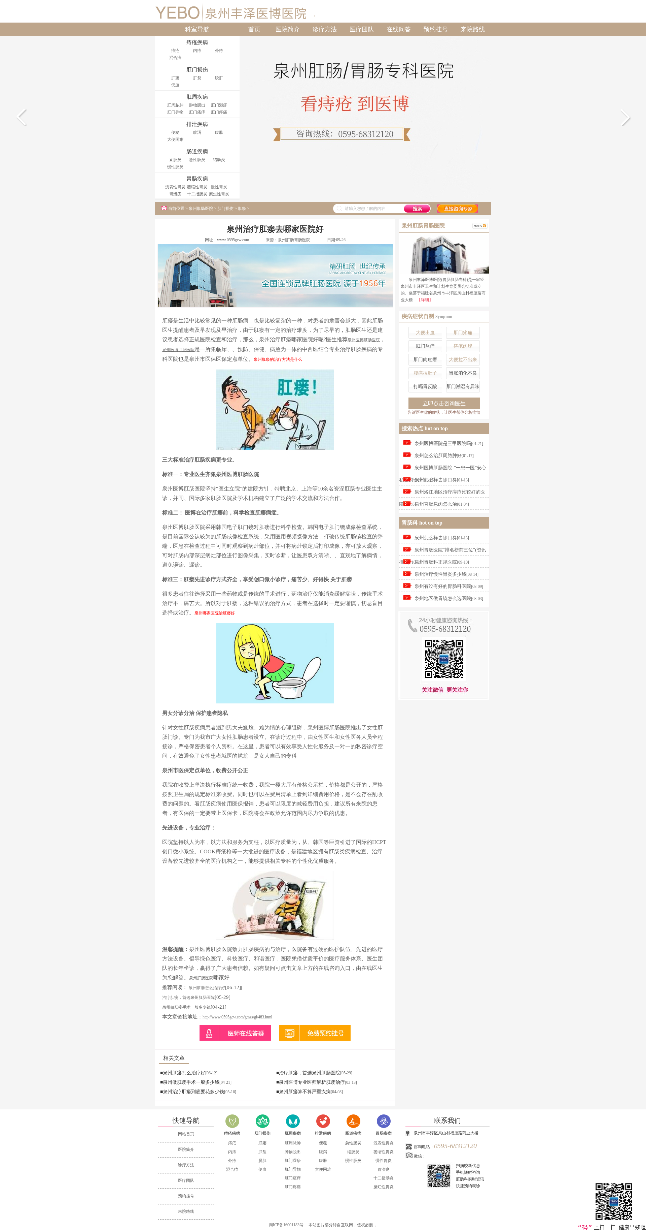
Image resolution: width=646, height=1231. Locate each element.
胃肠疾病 (383, 1133)
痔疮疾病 (232, 1133)
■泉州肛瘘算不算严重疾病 (303, 1091)
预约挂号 (436, 29)
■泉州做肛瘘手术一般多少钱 (189, 1082)
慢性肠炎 (175, 166)
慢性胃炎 (219, 187)
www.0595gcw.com (233, 240)
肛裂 (197, 77)
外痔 (219, 50)
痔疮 (175, 50)
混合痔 (175, 57)
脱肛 (219, 77)
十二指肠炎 (197, 194)
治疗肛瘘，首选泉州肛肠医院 (188, 997)
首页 (254, 29)
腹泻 (197, 132)
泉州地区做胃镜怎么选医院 (443, 598)
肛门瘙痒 (197, 112)
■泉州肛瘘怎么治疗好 (182, 1072)
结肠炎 (219, 159)
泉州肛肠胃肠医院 (294, 240)
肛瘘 (175, 77)
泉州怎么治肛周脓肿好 (438, 455)
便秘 (175, 132)
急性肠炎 (197, 159)
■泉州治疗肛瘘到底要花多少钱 (192, 1091)
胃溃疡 (175, 194)
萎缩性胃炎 (197, 187)
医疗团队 (362, 29)
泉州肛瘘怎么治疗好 (207, 987)
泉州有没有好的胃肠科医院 (443, 586)
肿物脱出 (197, 105)
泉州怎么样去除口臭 (436, 479)
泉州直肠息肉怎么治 (436, 504)
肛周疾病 (293, 1133)
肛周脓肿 (175, 105)
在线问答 (399, 29)
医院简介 (288, 29)
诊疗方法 (325, 29)
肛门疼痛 (219, 112)
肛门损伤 (225, 208)
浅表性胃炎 (175, 187)
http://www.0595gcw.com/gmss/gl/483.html (237, 1017)
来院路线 (473, 29)
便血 (175, 85)
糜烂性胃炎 (219, 194)
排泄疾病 (323, 1133)
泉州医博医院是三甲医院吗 (443, 443)
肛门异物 (175, 112)
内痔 (197, 50)
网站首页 (186, 1134)
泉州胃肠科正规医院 (436, 562)
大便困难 (175, 139)
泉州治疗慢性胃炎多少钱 (440, 574)
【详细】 (425, 299)
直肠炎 (175, 159)
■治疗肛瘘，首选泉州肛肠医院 (308, 1072)
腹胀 (219, 132)
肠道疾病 (353, 1133)
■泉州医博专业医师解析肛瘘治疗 (310, 1082)
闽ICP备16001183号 (286, 1225)
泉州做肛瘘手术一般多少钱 (186, 1007)
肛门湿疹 (219, 105)
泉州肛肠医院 (201, 208)
